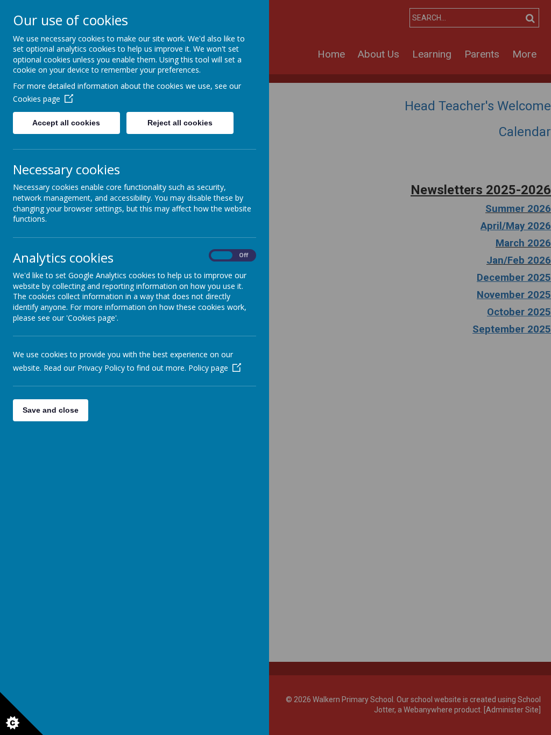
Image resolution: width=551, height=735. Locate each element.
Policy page (208, 368)
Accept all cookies (66, 122)
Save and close (51, 410)
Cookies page (36, 99)
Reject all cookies (180, 122)
